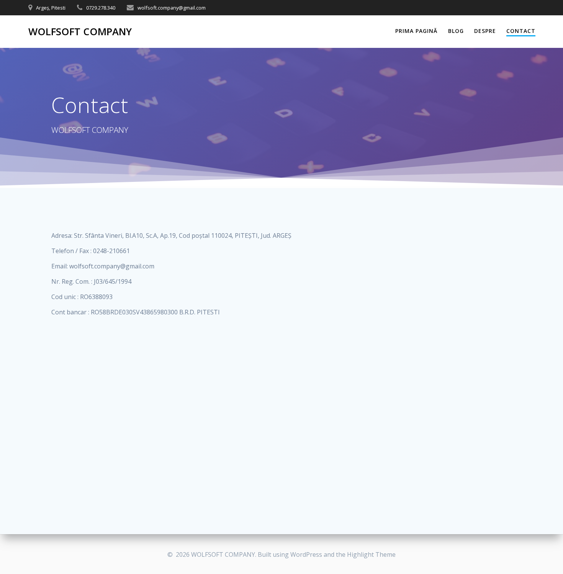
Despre (485, 30)
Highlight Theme (371, 554)
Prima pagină (416, 30)
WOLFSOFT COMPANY (80, 32)
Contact (520, 30)
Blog (456, 30)
